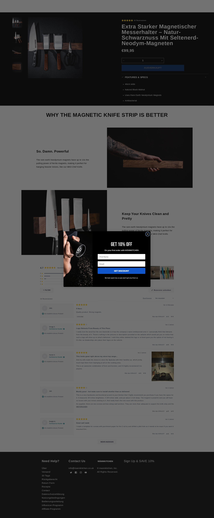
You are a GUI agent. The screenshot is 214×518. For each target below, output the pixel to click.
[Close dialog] (148, 234)
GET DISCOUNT (121, 271)
